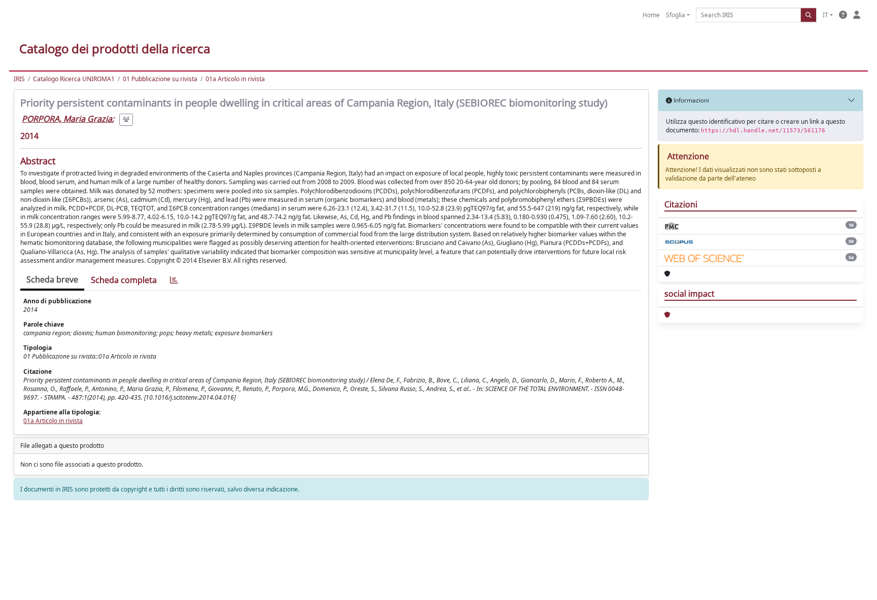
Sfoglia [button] (675, 15)
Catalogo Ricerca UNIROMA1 (74, 79)
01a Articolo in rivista (235, 79)
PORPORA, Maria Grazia (67, 118)
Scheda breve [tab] (52, 279)
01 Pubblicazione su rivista (160, 79)
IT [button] (825, 15)
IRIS (19, 79)
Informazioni (690, 100)
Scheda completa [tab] (124, 280)
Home (651, 15)
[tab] (174, 280)
